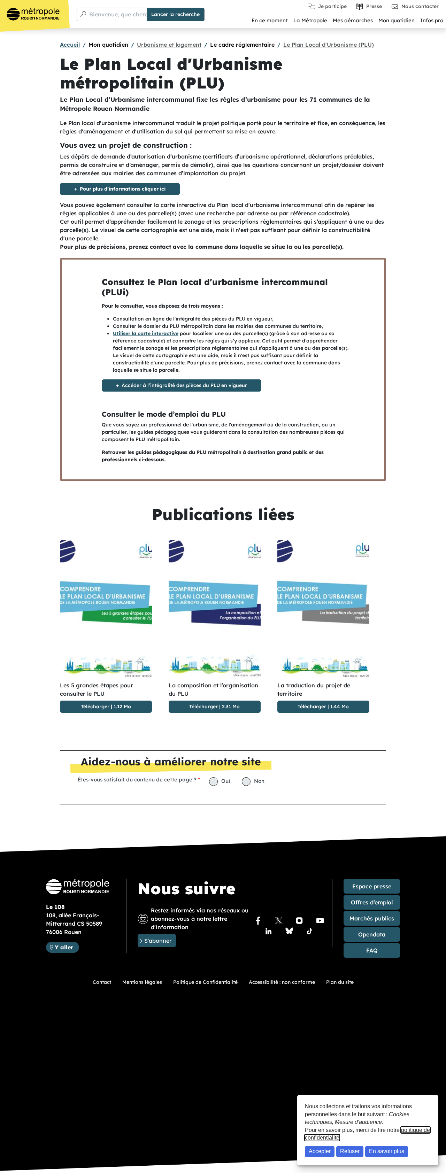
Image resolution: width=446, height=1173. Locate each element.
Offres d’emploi (372, 902)
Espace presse (371, 886)
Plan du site (340, 982)
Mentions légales (142, 982)
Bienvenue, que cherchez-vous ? (133, 14)
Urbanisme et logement (169, 44)
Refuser (350, 1151)
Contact (102, 982)
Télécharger (95, 706)
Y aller (66, 947)
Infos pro (431, 20)
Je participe (332, 6)
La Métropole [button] (310, 20)
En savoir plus (386, 1151)
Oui (225, 781)
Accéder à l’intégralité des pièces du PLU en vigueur (184, 385)
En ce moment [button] (270, 20)
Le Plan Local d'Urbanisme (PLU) (328, 44)
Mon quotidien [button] (396, 20)
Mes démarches (353, 20)
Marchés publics (371, 918)
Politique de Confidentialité (205, 982)
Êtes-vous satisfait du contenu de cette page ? (137, 779)
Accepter (320, 1151)
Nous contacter (420, 6)
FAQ (372, 950)
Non (259, 781)
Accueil (70, 44)
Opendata (371, 934)
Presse (374, 6)
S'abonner (157, 940)
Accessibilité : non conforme (282, 982)
